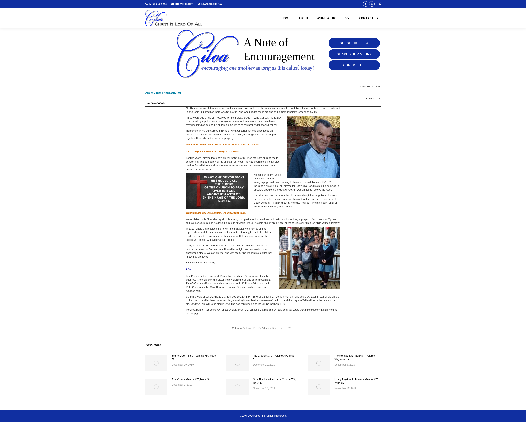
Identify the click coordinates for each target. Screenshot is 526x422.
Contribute (354, 65)
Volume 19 (249, 328)
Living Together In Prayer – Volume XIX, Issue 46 (356, 381)
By (263, 328)
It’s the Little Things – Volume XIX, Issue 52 (194, 357)
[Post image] (156, 363)
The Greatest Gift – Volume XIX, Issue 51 (273, 357)
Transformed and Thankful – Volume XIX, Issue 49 (354, 357)
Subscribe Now (354, 43)
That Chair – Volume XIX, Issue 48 (191, 379)
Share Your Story (354, 54)
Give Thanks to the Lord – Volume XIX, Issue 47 (274, 381)
